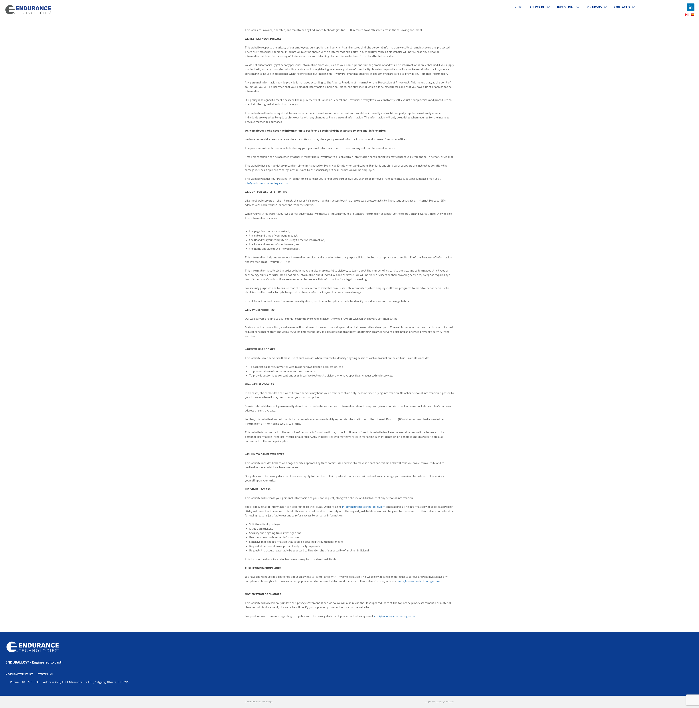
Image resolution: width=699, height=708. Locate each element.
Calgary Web (430, 701)
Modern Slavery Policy (19, 674)
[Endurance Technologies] (28, 10)
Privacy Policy (44, 674)
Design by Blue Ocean (445, 701)
